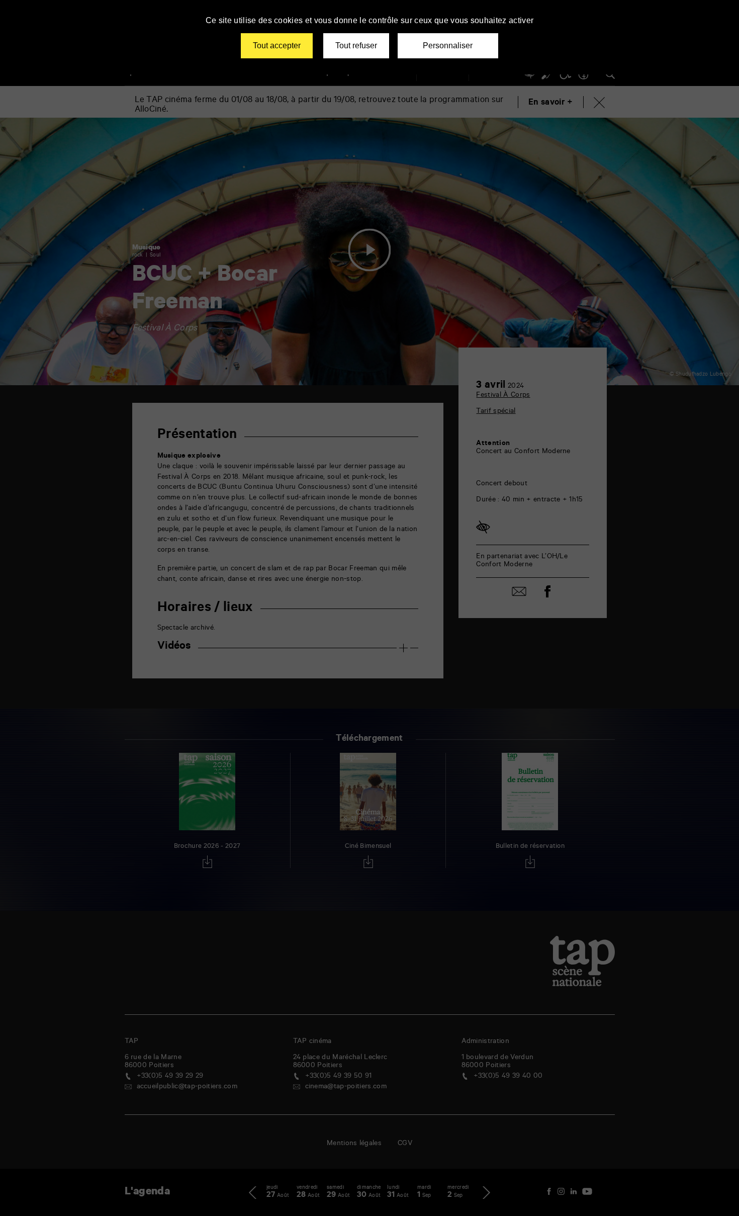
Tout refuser (356, 45)
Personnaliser (448, 45)
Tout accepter (277, 45)
